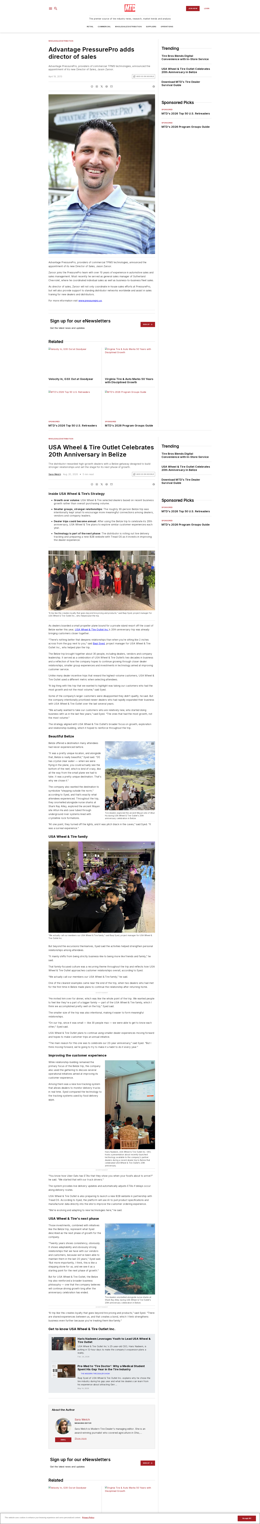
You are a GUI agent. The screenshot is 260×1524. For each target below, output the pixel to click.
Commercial (104, 27)
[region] (130, 1518)
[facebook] (92, 86)
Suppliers (151, 27)
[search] (56, 8)
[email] (111, 86)
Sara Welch (54, 474)
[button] (50, 8)
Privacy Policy (88, 1518)
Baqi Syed (99, 643)
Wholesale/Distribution (128, 27)
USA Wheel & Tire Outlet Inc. (92, 629)
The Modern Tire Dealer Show (95, 1319)
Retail (90, 27)
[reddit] (106, 86)
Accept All (246, 1518)
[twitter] (101, 86)
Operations (167, 27)
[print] (153, 86)
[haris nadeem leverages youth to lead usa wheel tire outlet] (63, 1289)
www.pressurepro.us (90, 300)
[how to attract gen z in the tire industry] (63, 1316)
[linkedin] (96, 86)
